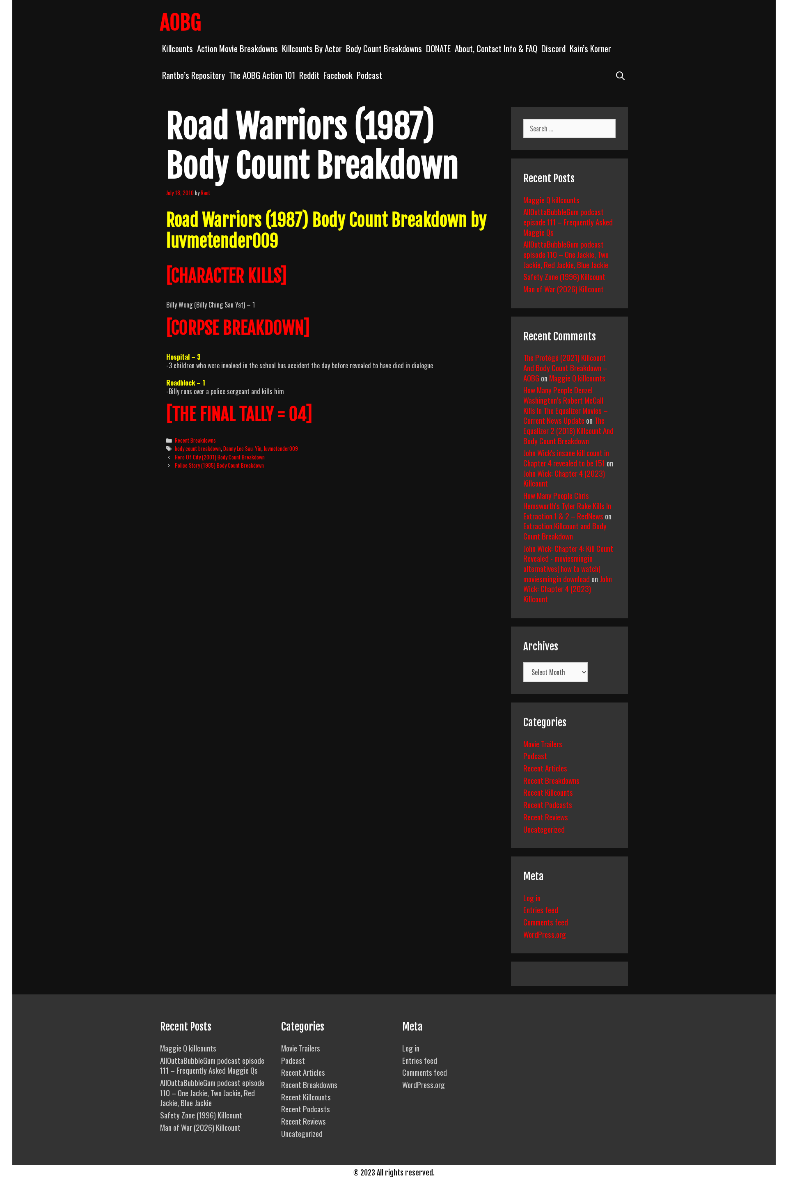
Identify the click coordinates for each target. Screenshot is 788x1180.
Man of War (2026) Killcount (563, 288)
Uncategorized (544, 829)
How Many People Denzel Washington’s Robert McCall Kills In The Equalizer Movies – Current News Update (565, 405)
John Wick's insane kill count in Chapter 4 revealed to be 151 (566, 457)
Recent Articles (545, 768)
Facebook (338, 75)
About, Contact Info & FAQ (496, 48)
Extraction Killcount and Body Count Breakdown (565, 531)
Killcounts (177, 48)
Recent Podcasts (547, 804)
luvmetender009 (281, 448)
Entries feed (540, 909)
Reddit (309, 75)
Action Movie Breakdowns (237, 48)
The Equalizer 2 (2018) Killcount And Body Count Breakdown (568, 430)
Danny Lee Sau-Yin (242, 448)
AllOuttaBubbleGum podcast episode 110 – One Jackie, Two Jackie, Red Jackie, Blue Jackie (566, 254)
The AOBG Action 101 (262, 75)
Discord (553, 48)
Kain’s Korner (590, 48)
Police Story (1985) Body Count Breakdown (219, 465)
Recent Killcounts (548, 792)
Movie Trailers (542, 743)
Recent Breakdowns (195, 440)
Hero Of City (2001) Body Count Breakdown (220, 457)
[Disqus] (331, 601)
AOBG (180, 22)
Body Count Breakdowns (384, 48)
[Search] (620, 75)
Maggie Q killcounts (551, 199)
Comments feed (545, 921)
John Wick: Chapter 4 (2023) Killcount (564, 478)
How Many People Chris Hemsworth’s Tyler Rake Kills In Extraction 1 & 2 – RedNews (567, 505)
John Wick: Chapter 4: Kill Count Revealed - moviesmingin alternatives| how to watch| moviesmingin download (568, 563)
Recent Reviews (545, 816)
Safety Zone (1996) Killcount (564, 276)
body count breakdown (198, 448)
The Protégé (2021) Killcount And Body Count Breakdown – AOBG (565, 367)
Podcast (369, 75)
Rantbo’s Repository (193, 75)
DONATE (438, 48)
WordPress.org (544, 934)
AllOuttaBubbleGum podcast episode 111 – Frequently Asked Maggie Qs (568, 221)
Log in (532, 897)
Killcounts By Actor (312, 48)
